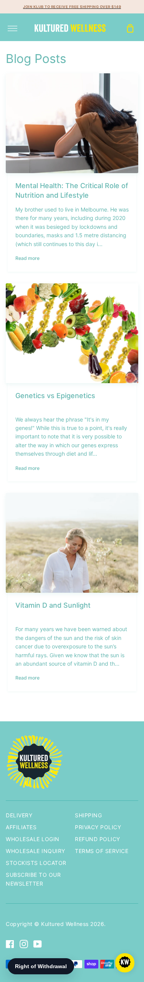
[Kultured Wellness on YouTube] (37, 944)
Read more (27, 258)
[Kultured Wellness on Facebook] (10, 944)
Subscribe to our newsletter (33, 878)
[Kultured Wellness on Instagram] (24, 944)
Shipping (88, 815)
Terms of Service (101, 851)
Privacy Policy (98, 827)
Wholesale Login (33, 839)
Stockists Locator (36, 863)
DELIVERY (19, 815)
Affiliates (21, 827)
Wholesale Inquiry (35, 851)
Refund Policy (97, 839)
